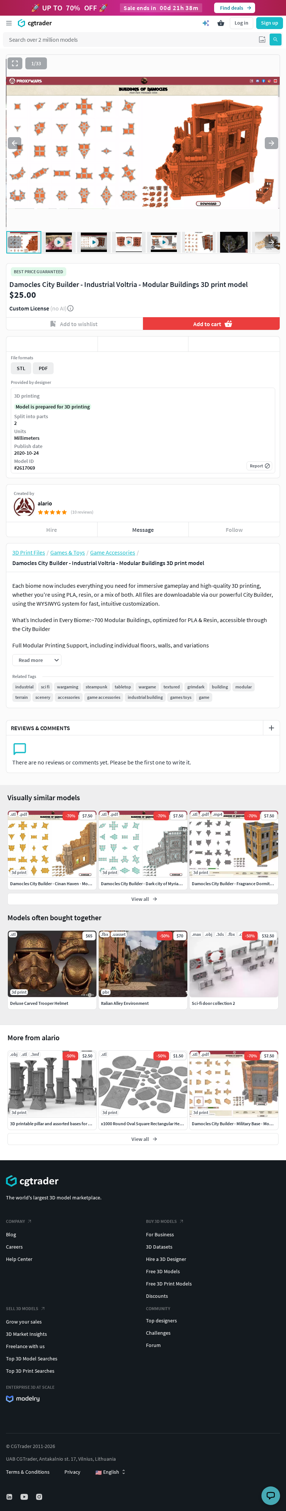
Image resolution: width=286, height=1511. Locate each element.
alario (45, 503)
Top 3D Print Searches (30, 1371)
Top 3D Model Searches (31, 1358)
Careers (14, 1246)
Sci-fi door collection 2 (213, 1003)
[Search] (276, 39)
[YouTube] (25, 1496)
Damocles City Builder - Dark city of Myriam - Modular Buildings (160, 883)
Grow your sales (24, 1321)
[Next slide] (271, 143)
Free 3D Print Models (169, 1283)
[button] (262, 39)
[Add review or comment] (271, 727)
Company (15, 1221)
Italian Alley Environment (125, 1003)
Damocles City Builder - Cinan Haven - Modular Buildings (63, 883)
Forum (153, 1345)
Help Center (19, 1259)
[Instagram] (39, 1497)
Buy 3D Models (161, 1221)
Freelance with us (25, 1346)
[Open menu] (9, 23)
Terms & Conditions (28, 1472)
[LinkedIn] (10, 1496)
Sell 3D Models (22, 1308)
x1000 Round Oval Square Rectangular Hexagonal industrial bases (163, 1123)
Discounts (157, 1296)
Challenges (158, 1332)
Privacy (72, 1472)
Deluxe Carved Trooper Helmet (39, 1003)
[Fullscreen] (14, 63)
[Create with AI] (206, 23)
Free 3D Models (163, 1271)
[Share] (234, 344)
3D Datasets (159, 1246)
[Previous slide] (14, 143)
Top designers (161, 1320)
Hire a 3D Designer (166, 1259)
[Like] (52, 344)
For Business (160, 1234)
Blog (11, 1234)
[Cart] (221, 23)
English (107, 1472)
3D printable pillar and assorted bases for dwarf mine (59, 1123)
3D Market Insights (26, 1334)
